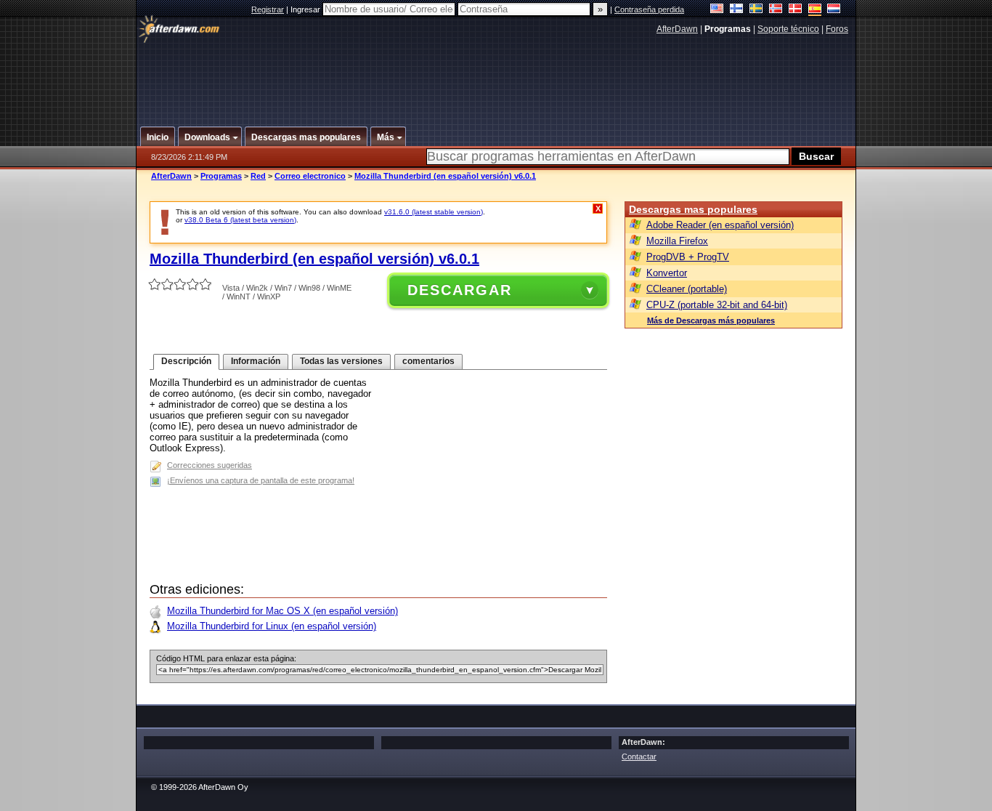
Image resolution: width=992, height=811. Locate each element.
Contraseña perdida (649, 9)
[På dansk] (795, 10)
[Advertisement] (496, 75)
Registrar (267, 9)
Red (258, 176)
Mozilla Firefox (677, 240)
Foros (837, 29)
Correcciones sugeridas (209, 465)
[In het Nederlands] (834, 10)
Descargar (459, 290)
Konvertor (666, 272)
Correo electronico (310, 176)
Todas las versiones (341, 361)
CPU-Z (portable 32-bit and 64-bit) (716, 304)
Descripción (186, 361)
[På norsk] (776, 10)
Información (255, 361)
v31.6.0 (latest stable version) (433, 212)
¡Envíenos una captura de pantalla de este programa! (260, 480)
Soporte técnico (788, 29)
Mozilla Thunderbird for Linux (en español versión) (271, 626)
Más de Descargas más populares (711, 320)
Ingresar (306, 9)
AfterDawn (677, 29)
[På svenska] (756, 10)
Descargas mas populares (693, 209)
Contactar (639, 756)
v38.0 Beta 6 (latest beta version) (240, 220)
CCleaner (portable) (686, 288)
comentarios (428, 361)
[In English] (717, 10)
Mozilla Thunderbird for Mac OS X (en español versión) (282, 610)
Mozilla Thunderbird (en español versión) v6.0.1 (445, 176)
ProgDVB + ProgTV (687, 256)
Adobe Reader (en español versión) (720, 224)
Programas (221, 176)
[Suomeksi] (737, 10)
